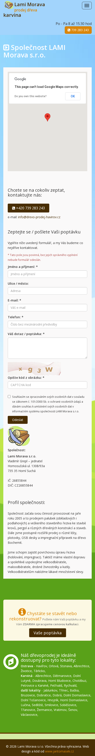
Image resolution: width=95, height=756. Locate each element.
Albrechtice (81, 666)
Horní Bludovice (59, 680)
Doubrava (39, 680)
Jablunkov (50, 690)
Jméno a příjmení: (23, 267)
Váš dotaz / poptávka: (26, 334)
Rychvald (70, 685)
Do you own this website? (31, 96)
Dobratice (44, 695)
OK (73, 96)
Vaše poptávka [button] (48, 632)
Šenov (72, 710)
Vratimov (60, 710)
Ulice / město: (18, 283)
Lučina (25, 705)
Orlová (53, 666)
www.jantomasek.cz (59, 751)
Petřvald (56, 685)
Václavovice (29, 714)
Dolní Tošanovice (33, 700)
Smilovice (51, 705)
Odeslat (17, 420)
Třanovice (28, 710)
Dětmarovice (62, 676)
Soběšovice (68, 705)
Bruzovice (28, 695)
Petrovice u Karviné (34, 685)
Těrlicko (39, 671)
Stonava (66, 666)
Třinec (63, 690)
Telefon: (15, 317)
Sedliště (37, 705)
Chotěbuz (79, 680)
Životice (26, 671)
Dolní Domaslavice (76, 695)
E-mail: (14, 300)
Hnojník (53, 700)
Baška (74, 690)
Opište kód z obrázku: (26, 377)
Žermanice (44, 710)
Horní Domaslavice (73, 700)
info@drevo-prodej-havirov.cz (39, 217)
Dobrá (57, 695)
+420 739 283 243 (30, 208)
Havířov (41, 666)
